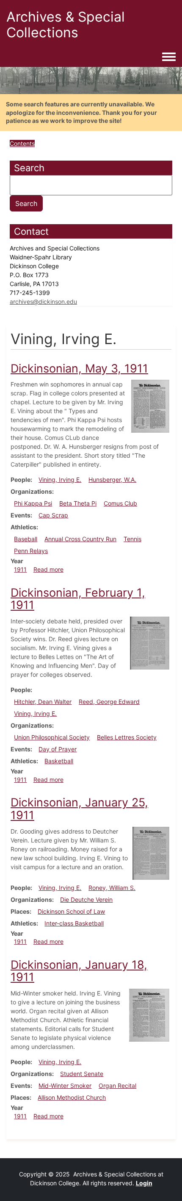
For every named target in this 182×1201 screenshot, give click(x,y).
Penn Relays (31, 550)
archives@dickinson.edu (43, 301)
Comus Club (120, 503)
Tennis (132, 538)
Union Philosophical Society (52, 737)
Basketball (58, 761)
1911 (20, 569)
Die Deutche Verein (86, 899)
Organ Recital (117, 1085)
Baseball (25, 538)
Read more (48, 569)
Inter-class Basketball (74, 923)
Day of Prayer (58, 749)
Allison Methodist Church (72, 1097)
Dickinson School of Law (71, 911)
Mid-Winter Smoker (65, 1085)
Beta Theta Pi (78, 503)
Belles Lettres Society (127, 737)
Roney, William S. (111, 887)
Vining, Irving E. (60, 479)
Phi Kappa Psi (33, 503)
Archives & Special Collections (65, 24)
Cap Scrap (53, 515)
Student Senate (81, 1073)
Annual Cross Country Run (80, 538)
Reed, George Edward (109, 701)
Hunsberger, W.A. (112, 479)
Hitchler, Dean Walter (43, 701)
